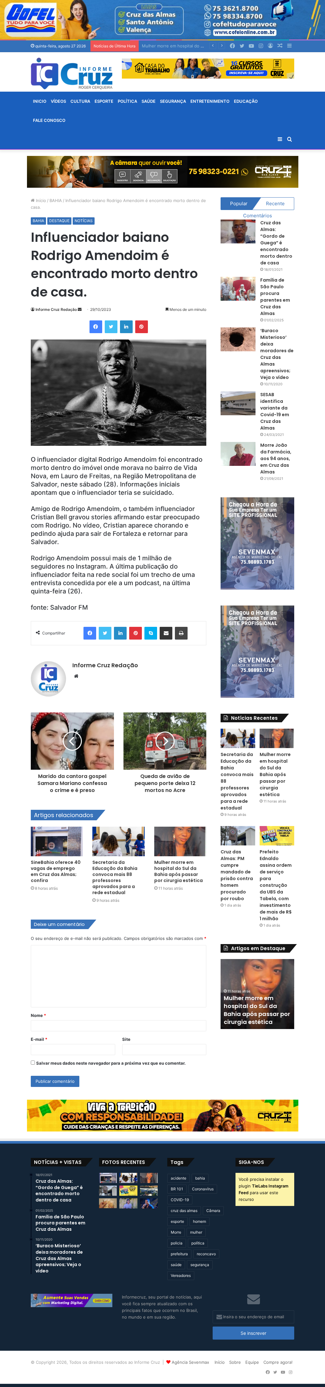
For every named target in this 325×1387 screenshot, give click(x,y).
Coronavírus (203, 1189)
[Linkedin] (126, 326)
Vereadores (181, 1275)
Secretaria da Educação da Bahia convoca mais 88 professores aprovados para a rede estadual (114, 877)
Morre (176, 1232)
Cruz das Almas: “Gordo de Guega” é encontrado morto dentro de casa (276, 243)
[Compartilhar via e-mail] (166, 633)
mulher (196, 1232)
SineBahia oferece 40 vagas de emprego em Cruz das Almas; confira (56, 871)
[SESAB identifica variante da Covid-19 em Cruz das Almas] (238, 403)
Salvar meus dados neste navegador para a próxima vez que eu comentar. (111, 1063)
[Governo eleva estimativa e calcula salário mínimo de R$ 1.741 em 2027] (108, 1203)
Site (126, 1039)
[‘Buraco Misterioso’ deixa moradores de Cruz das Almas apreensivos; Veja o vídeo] (238, 339)
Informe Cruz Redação (56, 309)
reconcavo (206, 1253)
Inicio (39, 101)
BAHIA (56, 200)
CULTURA (80, 101)
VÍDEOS (58, 101)
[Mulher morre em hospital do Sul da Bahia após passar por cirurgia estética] (180, 841)
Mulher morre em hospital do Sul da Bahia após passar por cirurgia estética (178, 871)
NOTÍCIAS (84, 220)
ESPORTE (104, 101)
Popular (239, 203)
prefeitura (179, 1253)
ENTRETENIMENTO (209, 101)
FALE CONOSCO (49, 120)
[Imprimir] (181, 633)
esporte (177, 1221)
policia (176, 1243)
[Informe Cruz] (71, 73)
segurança (199, 1264)
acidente (178, 1178)
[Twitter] (111, 326)
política (197, 1243)
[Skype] (150, 633)
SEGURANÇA (173, 101)
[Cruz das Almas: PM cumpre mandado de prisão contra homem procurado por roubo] (238, 835)
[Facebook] (96, 326)
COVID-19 (180, 1199)
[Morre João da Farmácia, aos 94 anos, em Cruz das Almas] (238, 454)
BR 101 (177, 1189)
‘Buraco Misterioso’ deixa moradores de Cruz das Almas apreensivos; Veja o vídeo (277, 354)
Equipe (252, 1362)
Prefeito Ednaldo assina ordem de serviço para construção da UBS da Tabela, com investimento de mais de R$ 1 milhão (276, 885)
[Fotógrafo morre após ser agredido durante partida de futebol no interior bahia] (128, 1203)
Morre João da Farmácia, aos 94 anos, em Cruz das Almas (275, 458)
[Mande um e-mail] (80, 309)
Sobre (235, 1362)
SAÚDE (149, 101)
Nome (38, 1015)
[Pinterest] (141, 326)
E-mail (39, 1039)
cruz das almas (184, 1210)
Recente (275, 203)
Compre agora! (278, 1362)
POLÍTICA (127, 101)
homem (199, 1221)
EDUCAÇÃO (246, 101)
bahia (200, 1178)
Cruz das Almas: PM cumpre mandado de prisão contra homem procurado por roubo (237, 875)
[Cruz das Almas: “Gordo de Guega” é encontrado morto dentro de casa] (238, 231)
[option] (257, 994)
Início (40, 200)
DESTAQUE (59, 220)
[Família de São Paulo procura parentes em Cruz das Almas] (238, 289)
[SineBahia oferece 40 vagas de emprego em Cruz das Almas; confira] (57, 841)
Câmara (213, 1210)
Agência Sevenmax (190, 1362)
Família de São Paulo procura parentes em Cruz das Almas (275, 297)
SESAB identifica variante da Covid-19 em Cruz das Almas (274, 411)
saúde (176, 1264)
